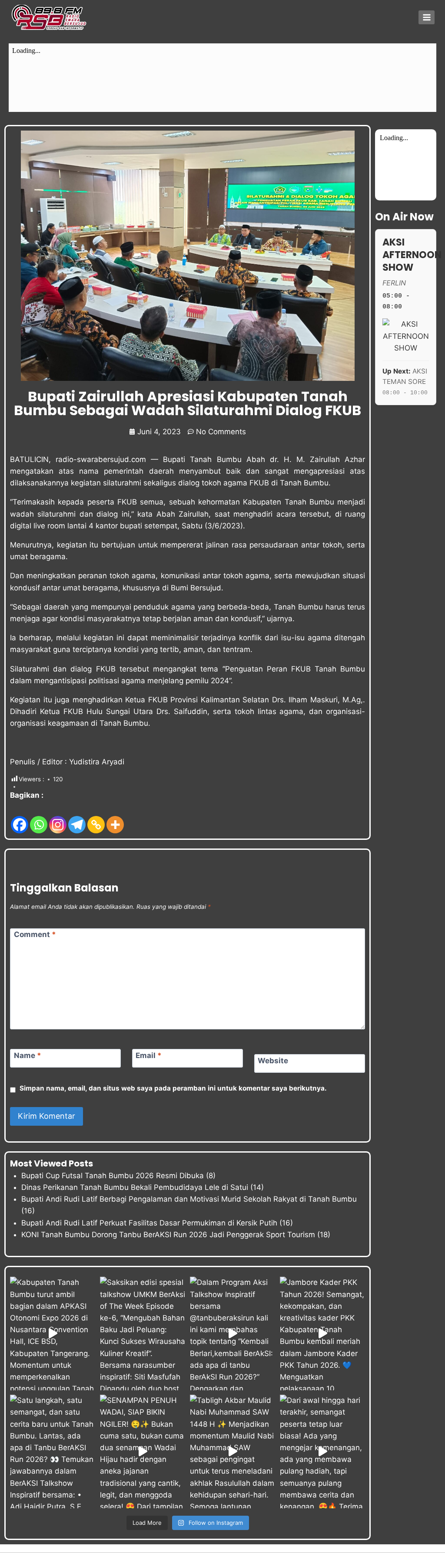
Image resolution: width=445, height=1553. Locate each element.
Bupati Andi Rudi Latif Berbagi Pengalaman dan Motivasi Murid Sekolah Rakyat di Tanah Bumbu (189, 1199)
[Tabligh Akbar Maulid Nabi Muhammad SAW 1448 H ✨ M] (233, 1451)
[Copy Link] (96, 818)
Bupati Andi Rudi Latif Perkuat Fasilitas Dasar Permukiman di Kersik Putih (149, 1223)
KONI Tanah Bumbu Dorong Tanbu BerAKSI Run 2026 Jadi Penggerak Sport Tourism (168, 1234)
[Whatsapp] (38, 818)
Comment (35, 934)
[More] (115, 818)
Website (273, 1060)
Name (27, 1055)
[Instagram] (57, 818)
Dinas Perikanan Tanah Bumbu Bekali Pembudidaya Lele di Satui (134, 1187)
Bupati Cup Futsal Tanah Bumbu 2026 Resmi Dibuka (112, 1175)
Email (149, 1055)
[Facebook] (19, 818)
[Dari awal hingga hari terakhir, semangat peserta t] (322, 1451)
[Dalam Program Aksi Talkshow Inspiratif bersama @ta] (233, 1333)
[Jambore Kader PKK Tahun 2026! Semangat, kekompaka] (322, 1333)
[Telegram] (77, 818)
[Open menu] (426, 17)
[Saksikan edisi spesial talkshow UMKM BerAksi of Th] (143, 1333)
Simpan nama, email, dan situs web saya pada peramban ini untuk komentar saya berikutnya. (173, 1088)
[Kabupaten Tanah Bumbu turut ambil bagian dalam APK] (53, 1333)
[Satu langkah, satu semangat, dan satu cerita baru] (53, 1451)
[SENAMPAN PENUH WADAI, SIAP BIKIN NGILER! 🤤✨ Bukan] (143, 1451)
